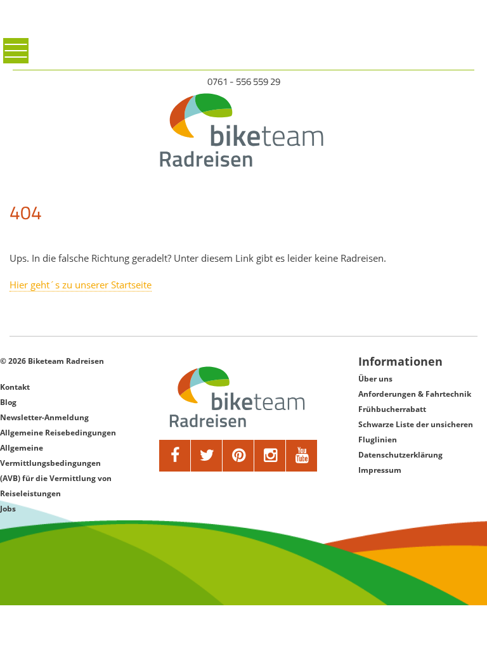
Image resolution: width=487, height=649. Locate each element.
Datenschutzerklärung (400, 454)
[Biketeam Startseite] (244, 130)
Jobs (8, 508)
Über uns (375, 378)
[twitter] (207, 456)
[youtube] (302, 456)
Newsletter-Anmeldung (44, 417)
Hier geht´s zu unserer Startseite (81, 284)
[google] (270, 456)
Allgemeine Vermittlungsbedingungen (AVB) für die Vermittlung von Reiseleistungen (56, 470)
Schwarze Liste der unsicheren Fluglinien (415, 432)
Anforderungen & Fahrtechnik (414, 394)
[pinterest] (238, 456)
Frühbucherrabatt (392, 409)
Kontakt (15, 387)
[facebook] (175, 456)
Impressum (379, 470)
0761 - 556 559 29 (243, 81)
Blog (8, 402)
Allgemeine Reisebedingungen (58, 432)
